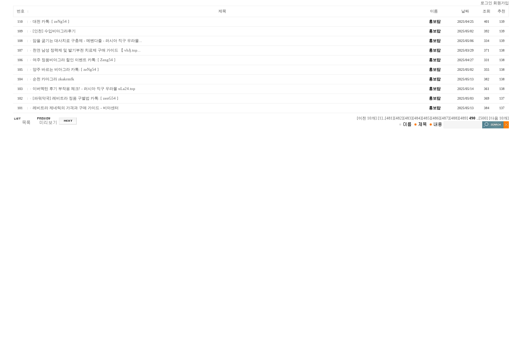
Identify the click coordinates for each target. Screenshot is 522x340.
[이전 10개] (367, 118)
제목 (222, 11)
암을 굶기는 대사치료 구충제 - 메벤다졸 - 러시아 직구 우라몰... (87, 41)
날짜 (465, 11)
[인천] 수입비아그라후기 (54, 31)
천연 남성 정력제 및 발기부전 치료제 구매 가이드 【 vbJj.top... (87, 50)
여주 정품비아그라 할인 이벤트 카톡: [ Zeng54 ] (74, 60)
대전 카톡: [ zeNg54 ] (51, 21)
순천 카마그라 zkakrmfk (53, 79)
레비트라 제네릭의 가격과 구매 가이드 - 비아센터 (76, 108)
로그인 (486, 3)
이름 (434, 11)
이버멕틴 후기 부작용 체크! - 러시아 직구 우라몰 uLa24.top (84, 89)
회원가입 (501, 3)
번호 (21, 11)
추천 (501, 11)
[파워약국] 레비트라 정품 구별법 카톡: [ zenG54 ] (75, 98)
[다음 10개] (499, 118)
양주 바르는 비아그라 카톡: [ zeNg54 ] (66, 69)
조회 (486, 11)
